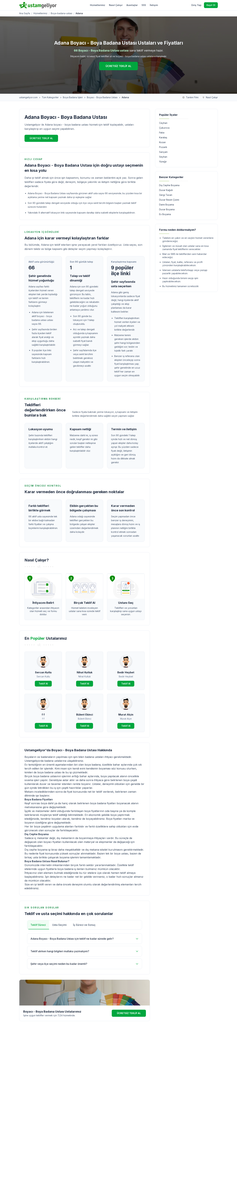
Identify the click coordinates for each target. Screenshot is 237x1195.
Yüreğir (163, 161)
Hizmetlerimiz (97, 5)
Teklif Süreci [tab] (38, 924)
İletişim (154, 5)
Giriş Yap (196, 5)
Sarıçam (163, 152)
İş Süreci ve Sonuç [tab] (84, 924)
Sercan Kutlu (43, 672)
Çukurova (164, 127)
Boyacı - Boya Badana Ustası (102, 97)
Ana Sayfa (24, 13)
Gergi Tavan (165, 195)
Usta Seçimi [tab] (59, 924)
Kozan (162, 142)
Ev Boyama (165, 214)
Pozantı (163, 147)
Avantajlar (132, 5)
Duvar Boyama (167, 209)
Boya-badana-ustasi (61, 13)
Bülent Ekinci (84, 714)
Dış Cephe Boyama (169, 185)
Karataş (163, 137)
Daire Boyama (166, 204)
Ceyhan (163, 123)
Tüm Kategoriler (50, 97)
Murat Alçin (125, 714)
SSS (144, 5)
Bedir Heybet (125, 672)
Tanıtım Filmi (192, 97)
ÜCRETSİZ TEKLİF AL (118, 66)
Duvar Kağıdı (166, 190)
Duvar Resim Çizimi (169, 199)
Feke (161, 132)
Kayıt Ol (211, 5)
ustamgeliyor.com (28, 97)
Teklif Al (43, 683)
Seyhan (163, 156)
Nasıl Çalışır (116, 5)
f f (43, 714)
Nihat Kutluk (84, 672)
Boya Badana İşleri (73, 97)
